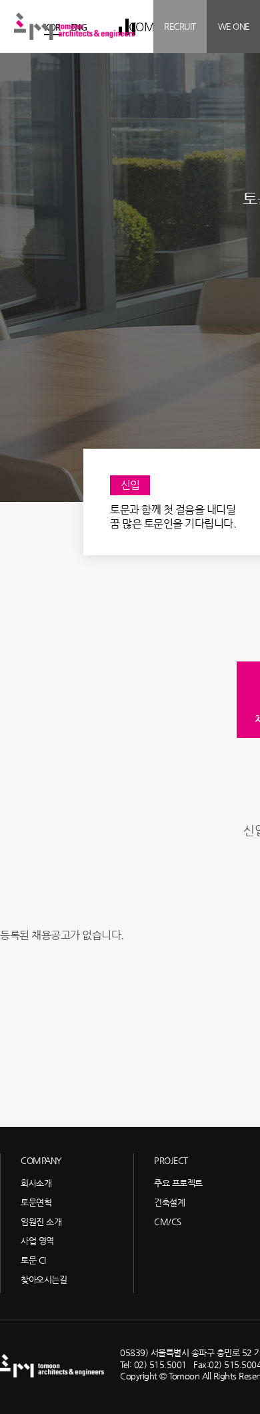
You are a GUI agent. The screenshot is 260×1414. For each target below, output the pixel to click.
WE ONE (233, 26)
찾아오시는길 (44, 1279)
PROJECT (171, 1160)
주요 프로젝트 (178, 1183)
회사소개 (36, 1183)
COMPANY (41, 1160)
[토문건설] (74, 26)
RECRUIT (180, 26)
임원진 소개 (41, 1222)
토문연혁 (36, 1202)
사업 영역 (37, 1241)
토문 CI (33, 1260)
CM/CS (167, 1222)
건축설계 (169, 1202)
